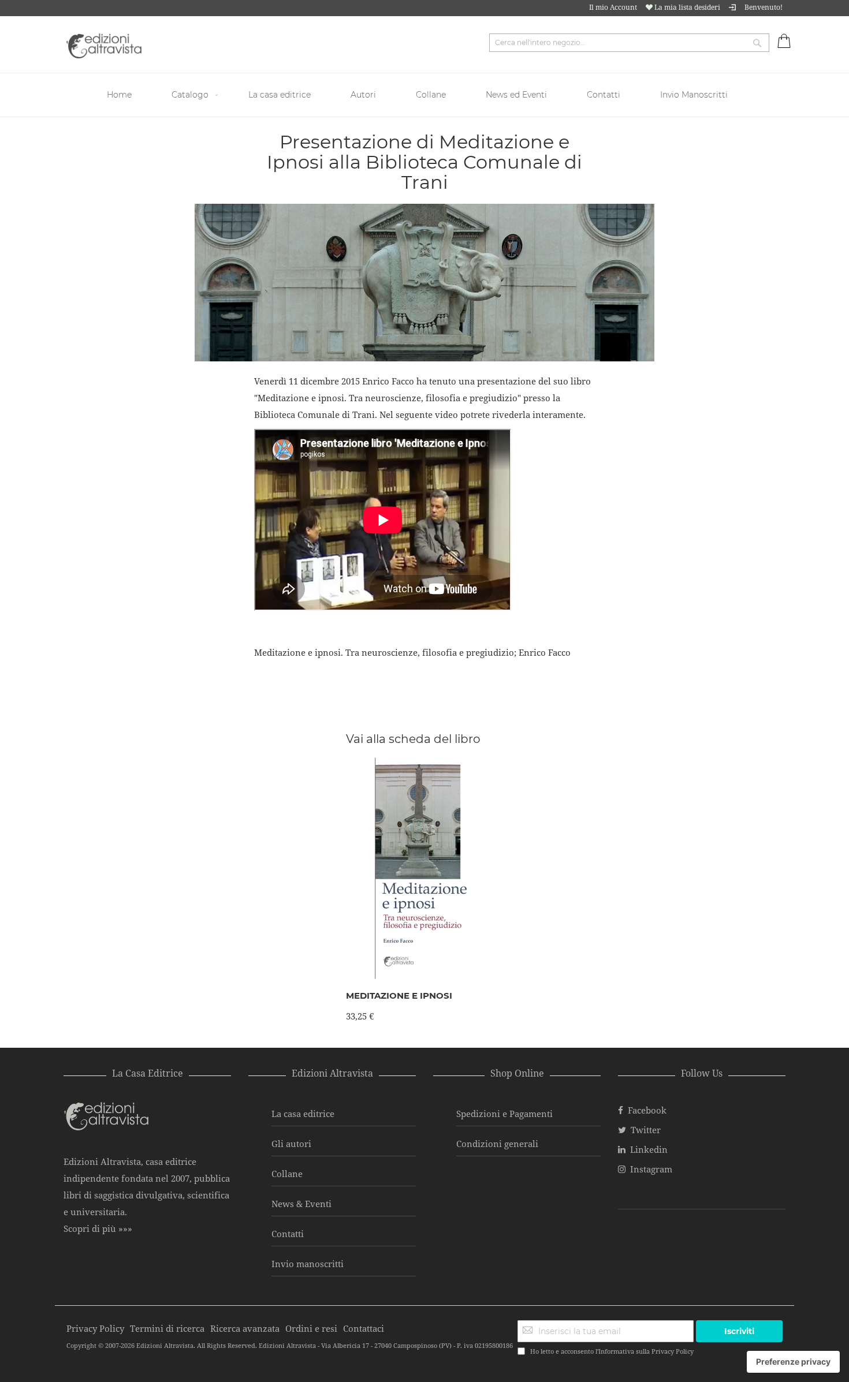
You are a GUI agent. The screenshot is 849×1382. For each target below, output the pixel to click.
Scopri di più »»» (98, 1228)
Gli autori (291, 1143)
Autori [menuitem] (363, 94)
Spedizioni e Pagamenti (504, 1113)
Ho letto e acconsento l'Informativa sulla (612, 1351)
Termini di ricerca (167, 1328)
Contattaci (363, 1328)
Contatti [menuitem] (603, 94)
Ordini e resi (311, 1328)
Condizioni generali (497, 1143)
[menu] (424, 95)
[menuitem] (120, 95)
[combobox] (629, 42)
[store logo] (104, 45)
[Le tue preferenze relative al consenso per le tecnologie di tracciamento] (793, 1362)
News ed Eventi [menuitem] (516, 94)
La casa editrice (302, 1113)
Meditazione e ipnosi (399, 995)
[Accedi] (732, 7)
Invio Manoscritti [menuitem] (694, 94)
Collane (287, 1173)
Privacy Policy (672, 1351)
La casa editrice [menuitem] (279, 94)
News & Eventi (301, 1203)
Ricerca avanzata (245, 1328)
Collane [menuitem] (431, 94)
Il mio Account (613, 7)
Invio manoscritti (307, 1263)
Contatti (287, 1233)
